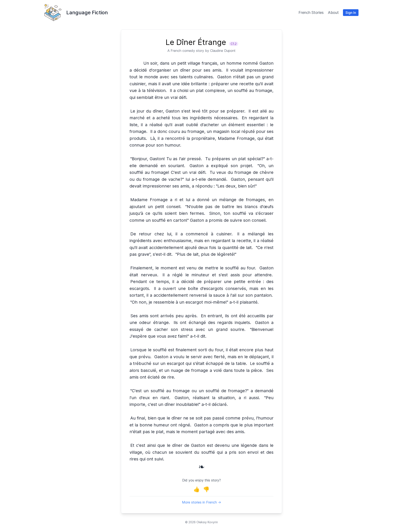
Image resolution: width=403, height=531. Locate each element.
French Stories (311, 12)
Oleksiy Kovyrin (207, 522)
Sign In (350, 12)
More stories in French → (201, 502)
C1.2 (234, 44)
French (176, 51)
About (333, 12)
